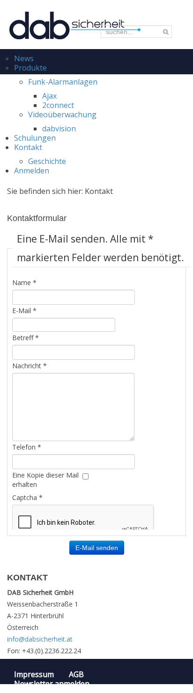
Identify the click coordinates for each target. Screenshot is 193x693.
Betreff (25, 337)
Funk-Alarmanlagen (62, 82)
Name (24, 282)
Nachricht (29, 365)
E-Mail (24, 310)
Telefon (26, 447)
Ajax (49, 96)
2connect (58, 105)
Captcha (27, 497)
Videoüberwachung (62, 114)
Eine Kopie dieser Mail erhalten (45, 480)
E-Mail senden (96, 547)
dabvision (59, 128)
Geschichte (47, 161)
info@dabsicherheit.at (40, 639)
